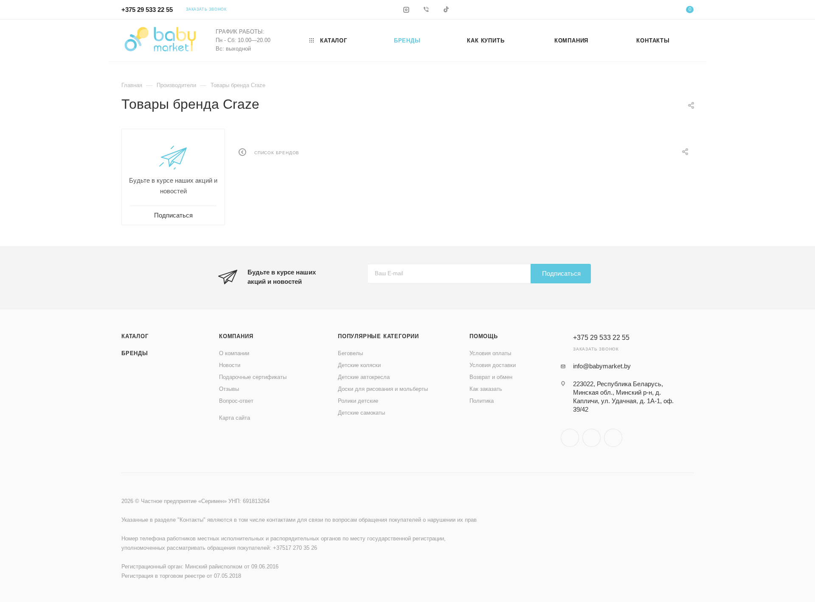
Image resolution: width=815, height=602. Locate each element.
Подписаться (561, 273)
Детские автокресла (364, 377)
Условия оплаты (490, 353)
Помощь (483, 336)
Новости (229, 365)
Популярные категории (378, 336)
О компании (234, 353)
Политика (481, 401)
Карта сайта (234, 418)
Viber (591, 438)
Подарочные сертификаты (253, 377)
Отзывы (229, 389)
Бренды (134, 353)
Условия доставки (492, 365)
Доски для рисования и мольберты (383, 389)
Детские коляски (359, 365)
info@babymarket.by (602, 366)
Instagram (570, 438)
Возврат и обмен (490, 377)
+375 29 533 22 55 (147, 9)
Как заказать (485, 389)
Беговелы (350, 353)
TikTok (613, 438)
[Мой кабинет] (655, 11)
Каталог (135, 336)
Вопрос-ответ (236, 401)
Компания (236, 336)
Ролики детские (358, 401)
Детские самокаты (361, 413)
